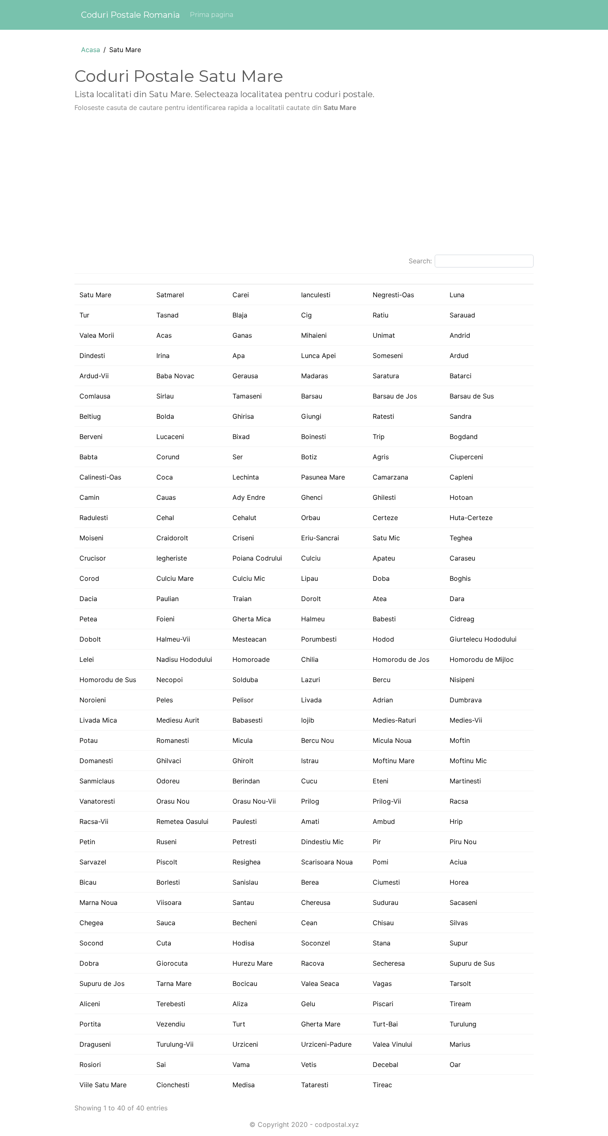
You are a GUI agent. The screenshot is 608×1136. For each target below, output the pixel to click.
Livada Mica (98, 720)
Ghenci (312, 497)
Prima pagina (211, 15)
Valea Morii (96, 335)
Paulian (167, 598)
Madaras (314, 376)
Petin (87, 842)
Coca (164, 477)
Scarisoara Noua (327, 862)
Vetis (308, 1064)
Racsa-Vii (93, 821)
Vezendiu (170, 1024)
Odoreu (168, 781)
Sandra (461, 416)
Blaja (239, 315)
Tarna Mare (173, 983)
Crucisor (92, 558)
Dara (457, 598)
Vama (241, 1064)
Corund (168, 457)
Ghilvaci (168, 761)
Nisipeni (462, 679)
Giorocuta (172, 963)
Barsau (311, 396)
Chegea (91, 923)
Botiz (309, 457)
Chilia (309, 659)
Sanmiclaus (97, 781)
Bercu (381, 679)
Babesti (384, 619)
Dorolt (311, 598)
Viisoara (169, 902)
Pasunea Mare (323, 477)
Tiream (460, 1004)
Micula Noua (392, 740)
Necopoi (169, 679)
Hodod (383, 639)
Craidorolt (172, 538)
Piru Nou (463, 842)
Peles (164, 700)
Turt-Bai (385, 1024)
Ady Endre (248, 497)
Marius (460, 1044)
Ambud (384, 821)
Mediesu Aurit (177, 720)
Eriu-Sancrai (320, 538)
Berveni (91, 436)
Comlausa (94, 396)
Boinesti (313, 436)
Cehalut (244, 517)
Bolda (165, 416)
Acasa (90, 49)
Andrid (460, 335)
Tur (84, 315)
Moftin (460, 740)
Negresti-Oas (393, 295)
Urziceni (245, 1044)
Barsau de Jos (395, 396)
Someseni (388, 355)
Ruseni (166, 842)
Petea (88, 619)
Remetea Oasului (182, 821)
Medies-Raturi (394, 720)
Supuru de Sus (472, 963)
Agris (381, 457)
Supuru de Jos (101, 983)
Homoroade (251, 659)
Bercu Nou (317, 740)
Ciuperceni (466, 457)
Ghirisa (243, 416)
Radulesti (93, 517)
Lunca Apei (318, 355)
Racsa (459, 801)
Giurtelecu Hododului (483, 639)
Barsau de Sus (472, 396)
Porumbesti (319, 639)
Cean (309, 923)
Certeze (385, 517)
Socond (91, 943)
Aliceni (89, 1004)
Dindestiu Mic (322, 842)
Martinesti (465, 781)
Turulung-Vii (175, 1044)
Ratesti (383, 416)
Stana (381, 943)
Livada (311, 700)
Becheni (244, 923)
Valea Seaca (320, 983)
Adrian (383, 700)
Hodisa (243, 943)
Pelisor (243, 700)
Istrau (309, 761)
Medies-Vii (466, 720)
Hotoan (461, 497)
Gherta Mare (320, 1024)
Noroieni (92, 700)
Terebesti (170, 1004)
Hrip (456, 821)
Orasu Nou (172, 801)
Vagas (382, 983)
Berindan (246, 781)
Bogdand (464, 436)
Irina (163, 355)
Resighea (246, 862)
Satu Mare (95, 295)
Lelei (86, 659)
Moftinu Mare (393, 761)
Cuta (163, 943)
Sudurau (385, 902)
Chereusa (315, 902)
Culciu (311, 558)
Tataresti (314, 1085)
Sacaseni (463, 902)
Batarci (461, 376)
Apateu (384, 558)
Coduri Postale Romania (130, 15)
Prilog (310, 801)
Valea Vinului (392, 1044)
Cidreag (462, 619)
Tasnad (167, 315)
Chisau (383, 923)
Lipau (309, 578)
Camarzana (390, 477)
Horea (459, 882)
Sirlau (165, 396)
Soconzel (315, 943)
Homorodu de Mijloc (482, 659)
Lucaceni (170, 436)
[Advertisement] (304, 187)
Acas (164, 335)
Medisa (243, 1085)
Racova (312, 963)
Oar (455, 1064)
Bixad (241, 436)
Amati (310, 821)
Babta (88, 457)
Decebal (385, 1064)
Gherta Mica (251, 619)
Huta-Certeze (471, 517)
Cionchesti (172, 1085)
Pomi (380, 862)
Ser (237, 457)
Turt (238, 1024)
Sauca (165, 923)
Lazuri (310, 679)
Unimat (384, 335)
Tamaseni (247, 396)
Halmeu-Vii (173, 639)
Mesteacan (249, 639)
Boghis (460, 578)
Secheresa (389, 963)
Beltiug (90, 416)
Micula (242, 740)
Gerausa (245, 376)
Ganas (242, 335)
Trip (379, 436)
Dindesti (92, 355)
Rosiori (90, 1064)
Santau (243, 902)
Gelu (308, 1004)
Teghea (461, 538)
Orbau (310, 517)
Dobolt (90, 639)
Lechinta (245, 477)
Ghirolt (243, 761)
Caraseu (462, 558)
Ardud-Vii (94, 376)
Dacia (88, 598)
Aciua (458, 862)
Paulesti (244, 821)
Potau (88, 740)
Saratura (386, 376)
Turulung (463, 1024)
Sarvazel (92, 862)
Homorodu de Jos (401, 659)
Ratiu (380, 315)
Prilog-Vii (387, 801)
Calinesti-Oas (100, 477)
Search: (420, 261)
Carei (240, 295)
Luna (457, 295)
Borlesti (168, 882)
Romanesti (172, 740)
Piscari (383, 1004)
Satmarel (170, 295)
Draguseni (95, 1044)
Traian (241, 598)
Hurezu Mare (252, 963)
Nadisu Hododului (184, 659)
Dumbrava (466, 700)
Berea (310, 882)
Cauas (166, 497)
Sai (161, 1064)
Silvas (459, 923)
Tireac (382, 1085)
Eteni (380, 781)
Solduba (245, 679)
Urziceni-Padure (326, 1044)
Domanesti (96, 761)
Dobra (89, 963)
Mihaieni (314, 335)
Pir (377, 842)
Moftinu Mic (468, 761)
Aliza (240, 1004)
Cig (306, 315)
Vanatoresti (97, 801)
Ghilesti (384, 497)
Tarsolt (460, 983)
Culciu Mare (175, 578)
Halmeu (313, 619)
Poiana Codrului (257, 558)
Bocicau (244, 983)
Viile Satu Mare (103, 1085)
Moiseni (91, 538)
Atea (380, 598)
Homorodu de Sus (107, 679)
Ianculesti (315, 295)
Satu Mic (386, 538)
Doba (381, 578)
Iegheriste (171, 558)
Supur (459, 943)
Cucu (309, 781)
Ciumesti (386, 882)
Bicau (87, 882)
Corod (89, 578)
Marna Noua (98, 902)
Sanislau (245, 882)
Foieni (165, 619)
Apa (238, 355)
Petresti (244, 842)
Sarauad (462, 315)
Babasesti (247, 720)
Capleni (461, 477)
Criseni (243, 538)
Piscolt (166, 862)
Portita (90, 1024)
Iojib (307, 720)
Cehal (165, 517)
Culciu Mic (248, 578)
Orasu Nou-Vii (254, 801)
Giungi (311, 416)
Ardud (459, 355)
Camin (89, 497)
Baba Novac (175, 376)
